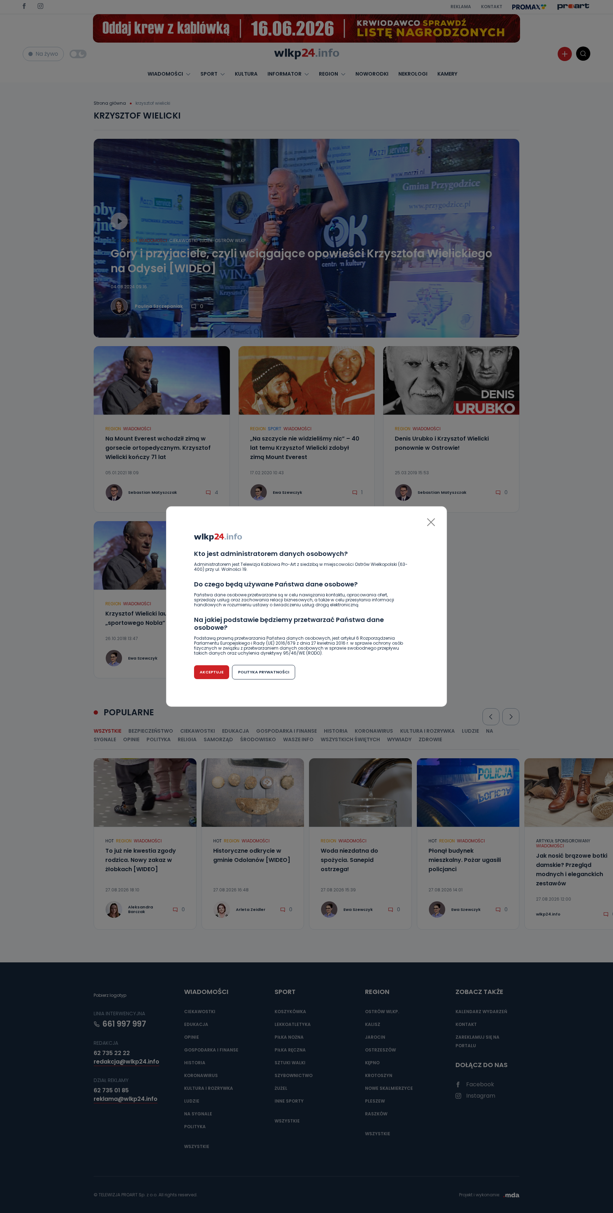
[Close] (431, 522)
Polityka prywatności (263, 672)
